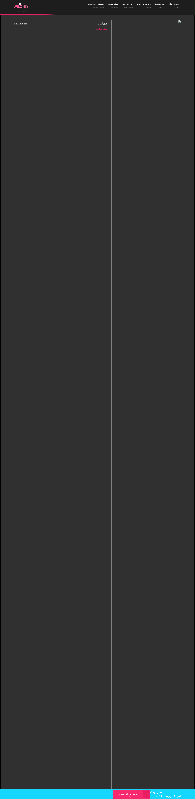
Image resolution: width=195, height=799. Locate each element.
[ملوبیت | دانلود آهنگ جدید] (21, 5)
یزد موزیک (22, 10)
